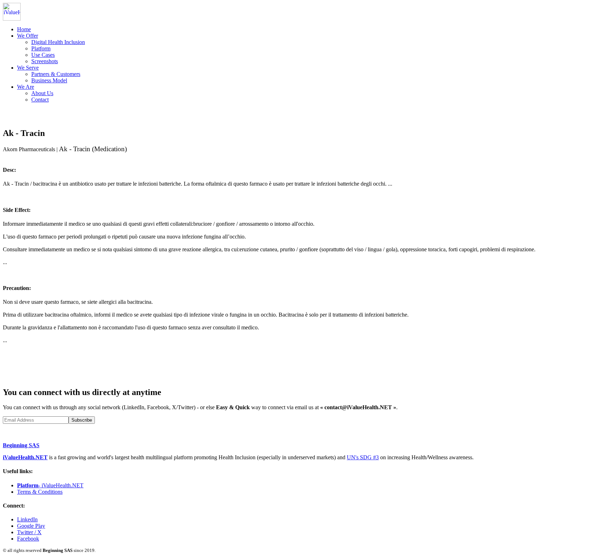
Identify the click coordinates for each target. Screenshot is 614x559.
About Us (42, 93)
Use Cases (43, 55)
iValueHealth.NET (25, 457)
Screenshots (44, 61)
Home (24, 29)
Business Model (49, 80)
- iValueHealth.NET (50, 485)
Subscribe (81, 420)
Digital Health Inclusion (58, 42)
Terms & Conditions (40, 492)
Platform (40, 48)
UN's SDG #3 (363, 457)
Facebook (28, 539)
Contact (40, 100)
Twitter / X (29, 532)
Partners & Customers (55, 74)
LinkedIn (27, 519)
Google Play (31, 526)
